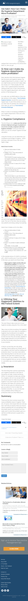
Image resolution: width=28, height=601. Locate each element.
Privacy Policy (4, 584)
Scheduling (25, 507)
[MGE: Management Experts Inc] (10, 3)
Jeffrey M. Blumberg (8, 527)
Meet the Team (4, 568)
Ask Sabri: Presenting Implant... (14, 433)
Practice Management (5, 16)
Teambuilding (14, 508)
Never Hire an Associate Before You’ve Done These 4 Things (14, 524)
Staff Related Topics (7, 508)
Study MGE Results (5, 578)
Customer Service (10, 507)
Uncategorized (14, 16)
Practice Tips (4, 576)
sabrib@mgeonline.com (11, 294)
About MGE (4, 561)
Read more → (24, 514)
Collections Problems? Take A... (14, 437)
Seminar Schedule (5, 574)
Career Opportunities (6, 582)
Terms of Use (4, 586)
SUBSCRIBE (14, 549)
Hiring (22, 527)
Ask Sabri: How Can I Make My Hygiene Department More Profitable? (13, 11)
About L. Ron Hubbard (6, 566)
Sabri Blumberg (6, 15)
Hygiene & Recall (21, 15)
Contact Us (3, 572)
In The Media (4, 563)
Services (3, 559)
